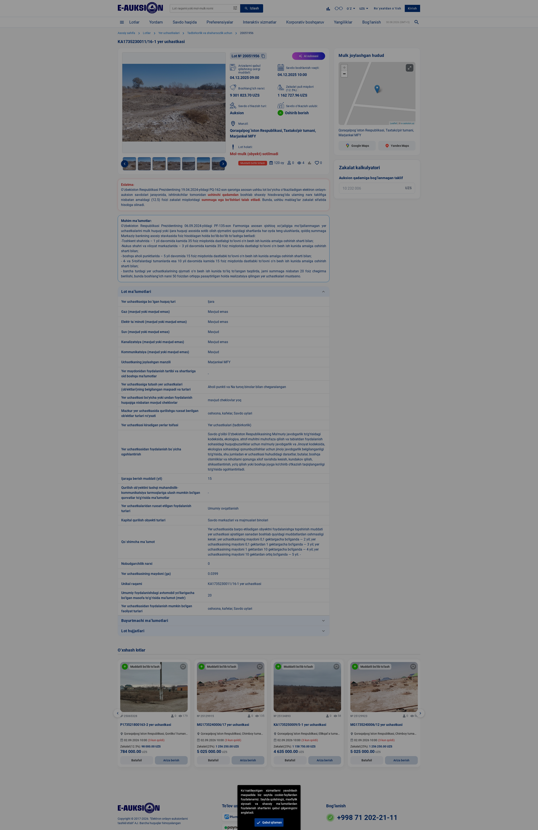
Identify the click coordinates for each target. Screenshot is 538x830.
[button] (269, 822)
